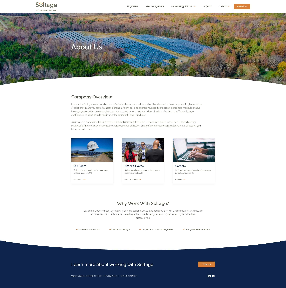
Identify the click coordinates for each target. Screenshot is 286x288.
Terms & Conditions (128, 276)
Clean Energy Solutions (182, 6)
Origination (132, 6)
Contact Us (242, 6)
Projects (207, 6)
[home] (46, 6)
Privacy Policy (111, 276)
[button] (183, 6)
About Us (223, 6)
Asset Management (154, 6)
